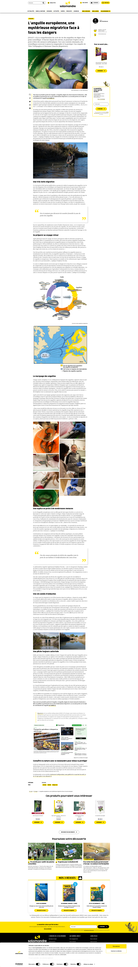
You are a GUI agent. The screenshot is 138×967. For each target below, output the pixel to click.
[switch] (52, 964)
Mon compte (84, 2)
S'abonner (94, 3)
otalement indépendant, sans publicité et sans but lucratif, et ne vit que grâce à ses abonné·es (59, 775)
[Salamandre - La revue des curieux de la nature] (68, 4)
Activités (56, 11)
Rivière (49, 784)
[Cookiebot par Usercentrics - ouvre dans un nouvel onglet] (19, 964)
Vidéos (63, 11)
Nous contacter (93, 939)
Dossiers (49, 11)
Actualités (31, 11)
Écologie (31, 18)
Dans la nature (40, 11)
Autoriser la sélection (116, 951)
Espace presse (93, 941)
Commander (100, 70)
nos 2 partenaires (37, 947)
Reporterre (40, 713)
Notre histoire (73, 941)
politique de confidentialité (89, 930)
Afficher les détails (88, 964)
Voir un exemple (101, 99)
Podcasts (69, 11)
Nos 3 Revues (86, 11)
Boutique (105, 3)
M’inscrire (100, 108)
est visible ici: (50, 98)
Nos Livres (95, 11)
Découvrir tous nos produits (68, 832)
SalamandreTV (52, 941)
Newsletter (52, 2)
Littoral (44, 784)
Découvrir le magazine (69, 910)
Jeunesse (76, 11)
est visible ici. (52, 705)
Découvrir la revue (41, 910)
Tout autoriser (116, 946)
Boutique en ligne (53, 939)
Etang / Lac (54, 784)
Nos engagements (74, 939)
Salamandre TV (105, 11)
